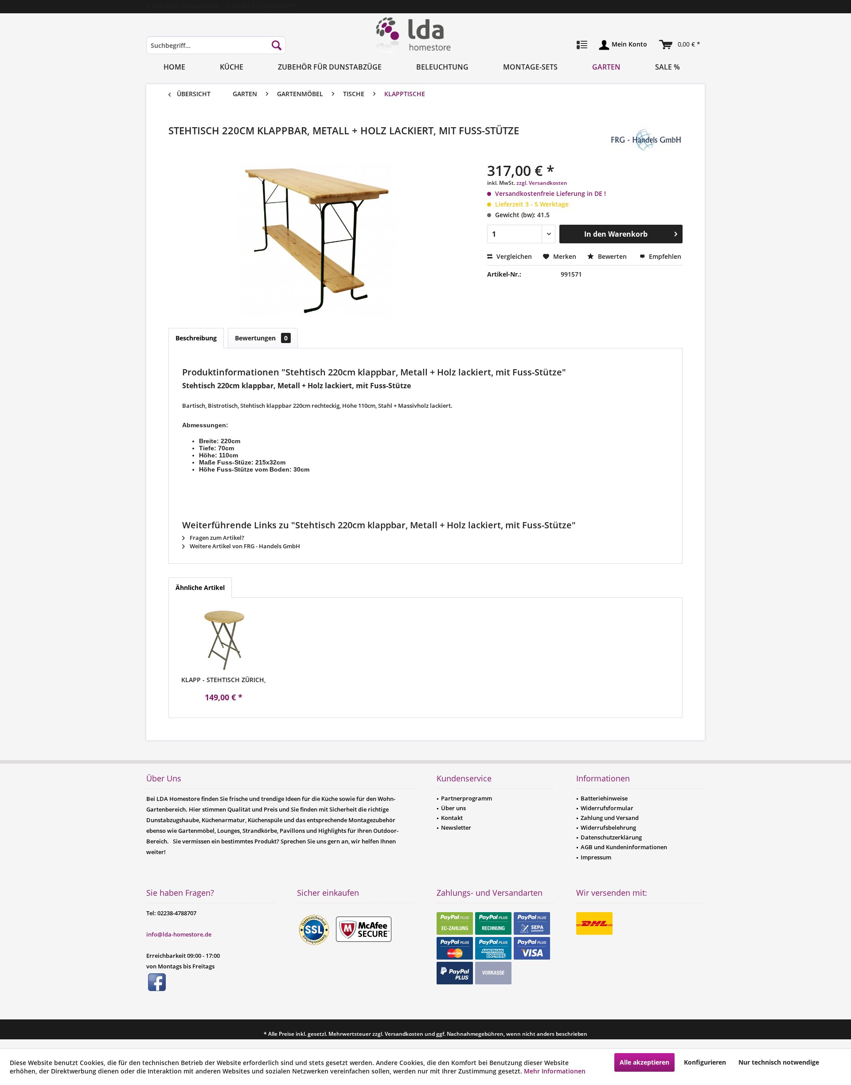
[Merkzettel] (582, 45)
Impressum (596, 857)
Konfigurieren (705, 1062)
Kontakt (452, 818)
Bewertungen (261, 338)
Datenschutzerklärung (611, 837)
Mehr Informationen (555, 1071)
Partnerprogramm (466, 798)
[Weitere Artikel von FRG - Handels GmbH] (645, 139)
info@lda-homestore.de (178, 934)
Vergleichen (513, 256)
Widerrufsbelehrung (608, 827)
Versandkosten (404, 1034)
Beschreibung (196, 338)
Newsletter (456, 827)
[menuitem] (216, 49)
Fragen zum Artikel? (216, 538)
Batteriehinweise (604, 798)
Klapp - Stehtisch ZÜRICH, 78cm (223, 679)
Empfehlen (664, 256)
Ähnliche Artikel (200, 587)
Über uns (453, 808)
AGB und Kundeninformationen (624, 847)
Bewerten (612, 256)
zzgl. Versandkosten (541, 183)
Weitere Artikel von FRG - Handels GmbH (244, 546)
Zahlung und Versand (610, 818)
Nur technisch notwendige (778, 1062)
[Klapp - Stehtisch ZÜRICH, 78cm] (224, 640)
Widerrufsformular (607, 808)
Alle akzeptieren (644, 1062)
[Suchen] (276, 45)
